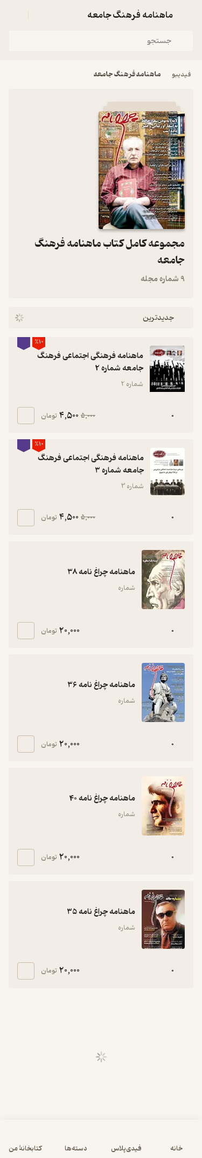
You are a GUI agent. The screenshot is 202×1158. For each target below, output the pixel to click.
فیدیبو (181, 74)
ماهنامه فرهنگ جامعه (127, 74)
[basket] (41, 15)
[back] (187, 15)
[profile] (15, 15)
